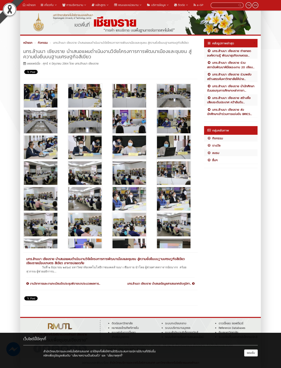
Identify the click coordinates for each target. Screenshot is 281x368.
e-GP (199, 5)
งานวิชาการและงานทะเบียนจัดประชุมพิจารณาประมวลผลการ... (64, 284)
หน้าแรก (31, 5)
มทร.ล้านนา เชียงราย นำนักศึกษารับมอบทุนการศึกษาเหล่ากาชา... (230, 88)
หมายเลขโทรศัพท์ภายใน (125, 328)
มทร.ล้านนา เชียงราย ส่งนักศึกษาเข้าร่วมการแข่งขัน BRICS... (229, 111)
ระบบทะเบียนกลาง (175, 323)
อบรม (215, 152)
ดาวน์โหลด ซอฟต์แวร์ (231, 323)
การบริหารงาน (74, 5)
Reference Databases (232, 328)
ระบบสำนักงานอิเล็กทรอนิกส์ (181, 332)
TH (248, 5)
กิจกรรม (217, 138)
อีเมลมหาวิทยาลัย (228, 332)
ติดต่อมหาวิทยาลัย (122, 323)
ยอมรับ (251, 353)
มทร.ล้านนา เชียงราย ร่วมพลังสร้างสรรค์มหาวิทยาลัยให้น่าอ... (229, 76)
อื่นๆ (214, 160)
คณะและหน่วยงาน (127, 5)
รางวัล (216, 145)
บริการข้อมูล (158, 5)
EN (255, 5)
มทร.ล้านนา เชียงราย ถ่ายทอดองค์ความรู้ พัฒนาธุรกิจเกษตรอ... (229, 52)
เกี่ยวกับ (48, 5)
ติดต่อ (181, 5)
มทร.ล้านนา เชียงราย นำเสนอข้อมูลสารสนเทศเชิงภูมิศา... (159, 284)
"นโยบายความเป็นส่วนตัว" (86, 355)
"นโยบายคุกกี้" (115, 355)
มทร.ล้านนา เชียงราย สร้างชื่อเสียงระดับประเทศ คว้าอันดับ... (229, 99)
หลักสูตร (100, 5)
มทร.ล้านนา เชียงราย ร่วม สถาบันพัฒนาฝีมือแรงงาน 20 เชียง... (230, 64)
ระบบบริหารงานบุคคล (177, 328)
